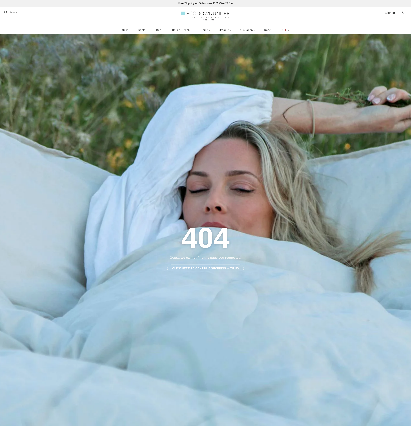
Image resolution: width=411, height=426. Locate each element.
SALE (284, 30)
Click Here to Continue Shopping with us (205, 268)
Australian (247, 30)
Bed (159, 30)
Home (205, 30)
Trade (267, 30)
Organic (224, 30)
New (125, 30)
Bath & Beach (181, 30)
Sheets (141, 30)
